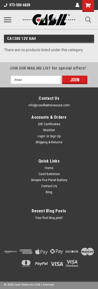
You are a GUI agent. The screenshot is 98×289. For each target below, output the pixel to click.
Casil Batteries (49, 174)
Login (41, 136)
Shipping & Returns (49, 142)
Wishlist (49, 130)
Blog (49, 192)
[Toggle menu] (7, 19)
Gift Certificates (49, 124)
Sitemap (48, 284)
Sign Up (55, 136)
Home (49, 168)
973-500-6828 (19, 5)
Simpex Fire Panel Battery (49, 180)
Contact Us (49, 186)
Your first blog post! (49, 218)
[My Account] (77, 5)
